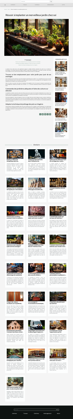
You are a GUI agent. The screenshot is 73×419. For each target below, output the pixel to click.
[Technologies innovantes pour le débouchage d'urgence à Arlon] (36, 324)
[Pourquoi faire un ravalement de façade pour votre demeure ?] (15, 182)
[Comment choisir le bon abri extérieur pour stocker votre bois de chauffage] (58, 239)
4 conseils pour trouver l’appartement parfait (56, 331)
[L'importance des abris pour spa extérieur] (58, 296)
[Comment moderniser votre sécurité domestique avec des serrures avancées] (61, 97)
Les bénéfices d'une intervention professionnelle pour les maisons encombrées (60, 135)
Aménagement (50, 4)
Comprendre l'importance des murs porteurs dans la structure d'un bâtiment (36, 360)
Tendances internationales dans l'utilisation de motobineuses (35, 161)
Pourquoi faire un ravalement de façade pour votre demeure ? (15, 189)
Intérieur (13, 4)
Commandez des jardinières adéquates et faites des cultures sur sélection (28, 63)
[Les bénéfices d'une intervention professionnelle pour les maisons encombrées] (61, 127)
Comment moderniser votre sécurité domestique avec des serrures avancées (61, 104)
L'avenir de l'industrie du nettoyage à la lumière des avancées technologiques (35, 189)
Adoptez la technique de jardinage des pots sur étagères (27, 65)
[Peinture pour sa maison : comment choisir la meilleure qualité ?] (15, 210)
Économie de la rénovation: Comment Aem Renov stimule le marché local (15, 332)
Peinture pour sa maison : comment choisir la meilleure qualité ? (14, 218)
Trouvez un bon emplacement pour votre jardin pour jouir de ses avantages (27, 61)
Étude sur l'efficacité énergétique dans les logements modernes (12, 161)
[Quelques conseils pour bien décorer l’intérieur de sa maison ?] (36, 239)
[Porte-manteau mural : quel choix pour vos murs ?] (58, 353)
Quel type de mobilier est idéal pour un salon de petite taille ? (15, 388)
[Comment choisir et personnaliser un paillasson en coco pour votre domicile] (58, 267)
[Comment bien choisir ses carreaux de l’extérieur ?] (58, 210)
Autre (63, 4)
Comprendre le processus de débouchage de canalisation (14, 274)
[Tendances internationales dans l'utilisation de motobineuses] (36, 154)
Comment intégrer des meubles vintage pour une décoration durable (60, 73)
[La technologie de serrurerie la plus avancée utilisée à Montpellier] (36, 267)
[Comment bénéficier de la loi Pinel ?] (58, 182)
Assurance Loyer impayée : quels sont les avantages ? (14, 245)
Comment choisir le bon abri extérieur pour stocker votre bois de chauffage (57, 246)
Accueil (5, 9)
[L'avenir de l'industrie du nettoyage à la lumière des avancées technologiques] (36, 182)
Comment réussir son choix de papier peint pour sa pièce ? (36, 217)
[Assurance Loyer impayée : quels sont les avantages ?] (15, 239)
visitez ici (28, 84)
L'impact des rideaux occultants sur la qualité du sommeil (14, 303)
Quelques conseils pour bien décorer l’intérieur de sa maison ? (35, 246)
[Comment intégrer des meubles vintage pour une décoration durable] (61, 66)
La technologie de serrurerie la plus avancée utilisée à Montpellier (36, 275)
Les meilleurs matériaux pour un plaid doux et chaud (60, 119)
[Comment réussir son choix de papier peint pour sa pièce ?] (36, 210)
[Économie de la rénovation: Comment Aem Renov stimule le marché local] (15, 324)
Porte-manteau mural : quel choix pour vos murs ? (57, 359)
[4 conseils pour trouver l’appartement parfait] (58, 324)
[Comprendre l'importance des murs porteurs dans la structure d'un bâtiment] (36, 353)
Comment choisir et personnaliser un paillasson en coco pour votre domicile (58, 275)
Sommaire (28, 60)
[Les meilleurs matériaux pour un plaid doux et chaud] (61, 112)
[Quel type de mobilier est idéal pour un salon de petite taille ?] (15, 381)
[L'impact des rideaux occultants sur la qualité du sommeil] (15, 296)
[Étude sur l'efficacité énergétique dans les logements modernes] (15, 154)
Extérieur (37, 4)
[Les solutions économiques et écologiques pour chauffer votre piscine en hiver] (15, 353)
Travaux (25, 4)
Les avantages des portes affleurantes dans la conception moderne (60, 89)
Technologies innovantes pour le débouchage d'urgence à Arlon (36, 332)
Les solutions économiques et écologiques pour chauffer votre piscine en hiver (15, 360)
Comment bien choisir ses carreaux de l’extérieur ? (57, 217)
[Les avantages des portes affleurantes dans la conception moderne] (61, 81)
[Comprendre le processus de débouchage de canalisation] (15, 267)
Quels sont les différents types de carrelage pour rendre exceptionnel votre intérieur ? (58, 161)
